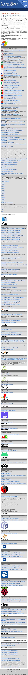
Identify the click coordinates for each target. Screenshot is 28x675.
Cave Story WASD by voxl (6, 114)
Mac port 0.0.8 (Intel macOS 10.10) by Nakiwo (10, 234)
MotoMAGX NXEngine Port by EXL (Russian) (10, 554)
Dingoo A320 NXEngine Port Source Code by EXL (11, 585)
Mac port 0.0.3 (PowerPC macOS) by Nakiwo (10, 239)
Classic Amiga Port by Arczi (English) (9, 320)
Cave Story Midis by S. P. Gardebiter (8, 169)
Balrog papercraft (4, 167)
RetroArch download (5, 473)
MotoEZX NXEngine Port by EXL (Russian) (10, 567)
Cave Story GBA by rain (6, 450)
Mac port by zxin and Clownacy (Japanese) (10, 269)
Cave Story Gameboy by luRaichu (8, 645)
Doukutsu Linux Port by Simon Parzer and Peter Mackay (13, 280)
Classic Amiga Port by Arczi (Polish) (8, 322)
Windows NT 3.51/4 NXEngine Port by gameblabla (11, 128)
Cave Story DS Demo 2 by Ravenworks (9, 652)
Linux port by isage (5, 307)
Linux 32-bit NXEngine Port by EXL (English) (10, 297)
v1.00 (2, 211)
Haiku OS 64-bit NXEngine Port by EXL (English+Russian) (13, 622)
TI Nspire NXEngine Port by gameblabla (9, 518)
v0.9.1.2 (2, 193)
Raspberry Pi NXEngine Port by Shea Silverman (11, 599)
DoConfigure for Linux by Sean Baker (9, 287)
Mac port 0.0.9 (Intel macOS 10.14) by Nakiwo (10, 232)
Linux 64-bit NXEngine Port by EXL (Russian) (10, 302)
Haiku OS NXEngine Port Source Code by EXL (11, 624)
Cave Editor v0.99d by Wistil (7, 171)
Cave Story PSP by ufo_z (6, 329)
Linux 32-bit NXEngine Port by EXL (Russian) (10, 299)
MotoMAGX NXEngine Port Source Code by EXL (11, 556)
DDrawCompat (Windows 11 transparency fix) (10, 107)
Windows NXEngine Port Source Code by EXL (11, 134)
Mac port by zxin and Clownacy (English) (9, 271)
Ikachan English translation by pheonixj (9, 162)
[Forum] (24, 1)
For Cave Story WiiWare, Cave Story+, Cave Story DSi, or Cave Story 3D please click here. (13, 16)
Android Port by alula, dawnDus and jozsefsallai (11, 462)
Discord (18, 671)
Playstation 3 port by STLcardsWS (8, 410)
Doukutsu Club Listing (15, 118)
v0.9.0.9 (2, 197)
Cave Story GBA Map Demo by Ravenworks (10, 658)
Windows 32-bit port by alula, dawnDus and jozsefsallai (12, 121)
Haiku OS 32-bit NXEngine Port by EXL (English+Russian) (13, 619)
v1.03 (2, 209)
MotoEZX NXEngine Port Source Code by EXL (11, 569)
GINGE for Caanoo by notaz (7, 349)
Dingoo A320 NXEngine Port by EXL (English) (10, 581)
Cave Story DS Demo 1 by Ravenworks (9, 650)
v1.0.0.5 (2, 184)
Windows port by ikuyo (5, 118)
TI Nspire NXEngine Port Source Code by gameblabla (12, 520)
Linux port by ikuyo (5, 294)
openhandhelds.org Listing (17, 341)
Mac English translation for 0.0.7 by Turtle (10, 250)
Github (15, 110)
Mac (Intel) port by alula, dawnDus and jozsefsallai (11, 262)
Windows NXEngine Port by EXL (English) (10, 130)
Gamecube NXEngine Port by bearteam (9, 533)
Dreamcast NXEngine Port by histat (8, 543)
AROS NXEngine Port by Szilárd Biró (9, 629)
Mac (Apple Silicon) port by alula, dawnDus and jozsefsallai (13, 264)
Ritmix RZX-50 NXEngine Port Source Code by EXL (12, 613)
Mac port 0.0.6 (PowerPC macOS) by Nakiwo (10, 237)
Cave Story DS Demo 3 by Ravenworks (9, 654)
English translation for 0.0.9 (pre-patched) (9, 245)
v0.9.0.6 (2, 201)
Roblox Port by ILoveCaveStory (8, 637)
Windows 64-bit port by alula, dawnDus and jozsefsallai (12, 124)
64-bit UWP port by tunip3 (6, 146)
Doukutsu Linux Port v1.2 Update (8, 282)
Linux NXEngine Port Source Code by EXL (10, 304)
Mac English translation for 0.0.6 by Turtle (10, 252)
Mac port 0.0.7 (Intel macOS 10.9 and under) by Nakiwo (12, 235)
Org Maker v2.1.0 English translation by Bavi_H (11, 160)
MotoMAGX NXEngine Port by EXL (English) (10, 552)
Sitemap (9, 671)
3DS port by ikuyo (5, 434)
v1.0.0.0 (2, 186)
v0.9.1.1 (2, 195)
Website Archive (16, 114)
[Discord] (26, 1)
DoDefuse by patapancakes (7, 202)
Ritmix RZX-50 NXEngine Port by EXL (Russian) (11, 611)
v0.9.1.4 (2, 190)
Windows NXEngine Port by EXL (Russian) (10, 132)
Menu (14, 9)
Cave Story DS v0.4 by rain (6, 428)
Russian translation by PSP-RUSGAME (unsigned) (11, 332)
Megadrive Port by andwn (6, 443)
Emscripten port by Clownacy (7, 422)
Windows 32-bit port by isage (7, 137)
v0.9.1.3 (2, 192)
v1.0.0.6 (2, 183)
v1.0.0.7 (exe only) (5, 181)
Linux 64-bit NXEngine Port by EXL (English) (10, 301)
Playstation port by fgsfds (6, 403)
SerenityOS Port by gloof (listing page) (9, 496)
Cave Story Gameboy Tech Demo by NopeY (10, 666)
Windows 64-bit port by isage (7, 142)
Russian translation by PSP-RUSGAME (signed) (11, 334)
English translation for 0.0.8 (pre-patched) (9, 248)
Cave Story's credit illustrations (7, 166)
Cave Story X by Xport (5, 373)
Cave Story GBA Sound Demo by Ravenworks (10, 660)
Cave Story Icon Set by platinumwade (9, 164)
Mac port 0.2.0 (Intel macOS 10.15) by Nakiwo (10, 228)
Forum (13, 671)
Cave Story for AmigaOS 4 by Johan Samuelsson (11, 314)
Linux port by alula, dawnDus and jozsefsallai (10, 290)
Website (3, 122)
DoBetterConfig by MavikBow (7, 110)
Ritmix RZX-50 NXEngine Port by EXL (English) (11, 609)
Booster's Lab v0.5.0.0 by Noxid (7, 173)
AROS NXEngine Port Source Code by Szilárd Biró (11, 631)
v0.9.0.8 (2, 199)
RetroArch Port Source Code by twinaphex (10, 481)
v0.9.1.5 (2, 188)
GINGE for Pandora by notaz (7, 347)
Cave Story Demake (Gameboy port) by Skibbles (11, 643)
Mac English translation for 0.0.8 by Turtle (10, 247)
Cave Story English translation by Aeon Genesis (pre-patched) (14, 158)
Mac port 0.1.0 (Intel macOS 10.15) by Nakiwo (10, 230)
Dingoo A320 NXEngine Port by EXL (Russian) (10, 583)
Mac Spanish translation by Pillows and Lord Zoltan (11, 257)
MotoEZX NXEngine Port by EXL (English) (10, 565)
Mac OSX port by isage (6, 274)
